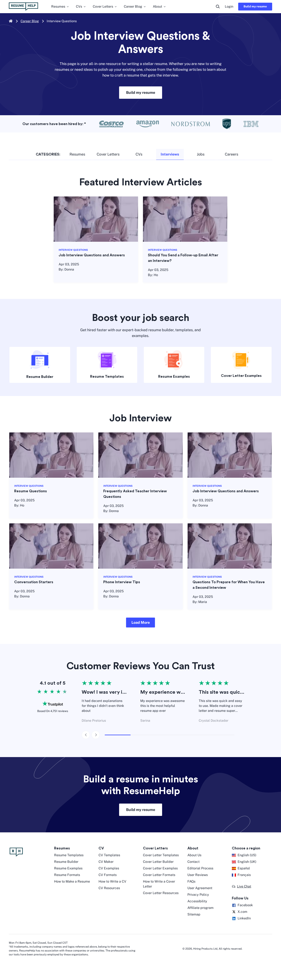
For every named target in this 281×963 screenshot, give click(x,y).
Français (244, 875)
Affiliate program (200, 908)
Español (244, 868)
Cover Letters (108, 154)
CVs (139, 154)
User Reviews (197, 875)
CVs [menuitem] (79, 6)
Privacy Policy (198, 895)
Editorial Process (200, 868)
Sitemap (193, 914)
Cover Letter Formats (159, 875)
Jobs (200, 154)
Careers (231, 154)
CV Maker (106, 862)
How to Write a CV (112, 881)
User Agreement (199, 888)
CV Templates (109, 855)
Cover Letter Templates (161, 855)
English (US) (247, 855)
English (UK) (247, 862)
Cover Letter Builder (158, 862)
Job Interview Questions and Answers (92, 255)
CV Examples (109, 868)
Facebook (245, 905)
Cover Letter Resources (161, 893)
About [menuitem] (157, 6)
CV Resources (109, 888)
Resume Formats (67, 875)
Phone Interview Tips (121, 582)
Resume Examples (174, 376)
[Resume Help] (29, 852)
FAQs (191, 881)
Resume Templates (107, 376)
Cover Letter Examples (241, 376)
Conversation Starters (33, 582)
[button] (140, 622)
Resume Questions (30, 491)
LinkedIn (244, 918)
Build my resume (255, 6)
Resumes (77, 154)
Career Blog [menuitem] (133, 6)
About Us (194, 855)
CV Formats (108, 875)
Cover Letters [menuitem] (103, 6)
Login (229, 6)
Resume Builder (39, 377)
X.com (242, 912)
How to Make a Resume (72, 881)
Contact (193, 862)
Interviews (170, 154)
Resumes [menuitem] (58, 6)
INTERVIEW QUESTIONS (73, 250)
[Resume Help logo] (23, 6)
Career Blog (30, 21)
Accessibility (197, 901)
